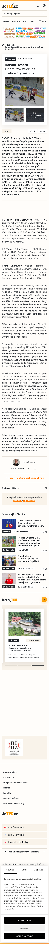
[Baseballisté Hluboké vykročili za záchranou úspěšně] (9, 560)
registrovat (29, 500)
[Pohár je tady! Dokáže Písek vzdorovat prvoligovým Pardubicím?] (9, 524)
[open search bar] (37, 5)
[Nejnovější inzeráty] (44, 599)
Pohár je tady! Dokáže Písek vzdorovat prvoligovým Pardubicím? (31, 523)
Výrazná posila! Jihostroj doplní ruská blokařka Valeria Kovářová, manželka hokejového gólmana (32, 578)
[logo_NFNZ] (14, 747)
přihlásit (17, 500)
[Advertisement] (24, 706)
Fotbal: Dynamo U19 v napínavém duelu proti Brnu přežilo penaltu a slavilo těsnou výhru (29, 541)
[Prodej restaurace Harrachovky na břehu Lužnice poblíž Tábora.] (24, 624)
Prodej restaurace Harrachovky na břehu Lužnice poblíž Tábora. (20, 648)
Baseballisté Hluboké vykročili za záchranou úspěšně (28, 559)
